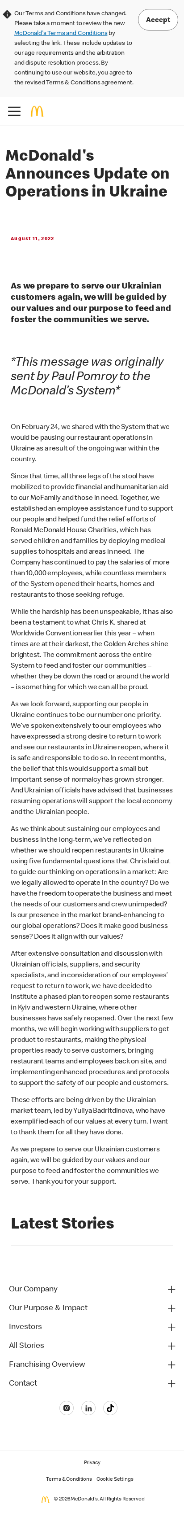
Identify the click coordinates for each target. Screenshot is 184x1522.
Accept (158, 20)
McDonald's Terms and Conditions (60, 34)
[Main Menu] (14, 111)
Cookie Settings (115, 1480)
